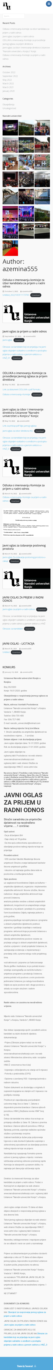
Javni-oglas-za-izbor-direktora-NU (18, 430)
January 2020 (9, 91)
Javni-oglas (7, 340)
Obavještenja (8, 104)
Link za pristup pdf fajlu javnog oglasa (19, 425)
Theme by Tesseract (25, 1366)
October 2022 (9, 72)
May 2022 (7, 79)
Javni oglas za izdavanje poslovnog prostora (24, 547)
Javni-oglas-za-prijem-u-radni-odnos (19, 609)
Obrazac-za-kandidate (13, 628)
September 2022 (10, 76)
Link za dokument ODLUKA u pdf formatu (21, 389)
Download (36, 295)
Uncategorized (9, 108)
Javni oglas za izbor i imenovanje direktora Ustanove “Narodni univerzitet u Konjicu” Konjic (23, 413)
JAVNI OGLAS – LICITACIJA (18, 643)
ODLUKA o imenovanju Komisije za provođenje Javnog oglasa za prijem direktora (25, 376)
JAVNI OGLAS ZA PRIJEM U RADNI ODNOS (23, 599)
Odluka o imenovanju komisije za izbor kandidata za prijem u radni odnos (24, 283)
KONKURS (9, 667)
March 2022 (8, 83)
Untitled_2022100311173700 (16, 295)
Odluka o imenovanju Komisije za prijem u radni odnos (24, 487)
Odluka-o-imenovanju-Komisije (16, 394)
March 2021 (8, 87)
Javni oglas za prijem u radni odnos (18, 36)
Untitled (6, 652)
